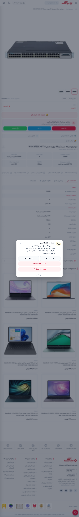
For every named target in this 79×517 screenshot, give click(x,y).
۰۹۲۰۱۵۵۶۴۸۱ (39, 264)
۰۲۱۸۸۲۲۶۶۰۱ (50, 258)
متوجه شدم (39, 275)
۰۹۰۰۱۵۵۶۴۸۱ (39, 269)
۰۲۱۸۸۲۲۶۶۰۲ (28, 258)
